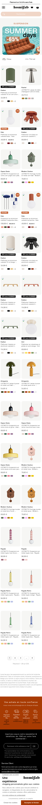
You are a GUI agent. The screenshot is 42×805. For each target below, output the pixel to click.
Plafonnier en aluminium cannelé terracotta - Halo (30, 219)
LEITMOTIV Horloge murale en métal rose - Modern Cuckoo (31, 468)
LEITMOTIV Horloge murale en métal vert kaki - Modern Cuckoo (31, 174)
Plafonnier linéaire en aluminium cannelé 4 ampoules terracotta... (29, 303)
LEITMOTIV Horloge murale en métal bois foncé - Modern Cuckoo (10, 510)
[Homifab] (21, 7)
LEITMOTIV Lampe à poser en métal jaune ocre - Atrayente (30, 384)
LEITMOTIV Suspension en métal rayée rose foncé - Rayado (10, 552)
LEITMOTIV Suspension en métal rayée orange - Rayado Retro (31, 594)
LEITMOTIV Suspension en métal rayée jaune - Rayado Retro (10, 594)
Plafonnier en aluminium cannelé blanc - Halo (9, 135)
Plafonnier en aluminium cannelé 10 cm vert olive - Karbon (9, 93)
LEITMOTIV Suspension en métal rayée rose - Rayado (30, 552)
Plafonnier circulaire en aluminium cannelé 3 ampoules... (29, 135)
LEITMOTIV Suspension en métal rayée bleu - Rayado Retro (30, 636)
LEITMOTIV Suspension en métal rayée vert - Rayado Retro (10, 636)
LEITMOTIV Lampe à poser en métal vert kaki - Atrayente (10, 384)
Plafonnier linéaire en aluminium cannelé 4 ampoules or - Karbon (8, 303)
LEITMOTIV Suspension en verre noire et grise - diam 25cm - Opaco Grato (10, 426)
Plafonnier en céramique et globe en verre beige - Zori (30, 345)
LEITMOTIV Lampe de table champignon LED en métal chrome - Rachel (30, 91)
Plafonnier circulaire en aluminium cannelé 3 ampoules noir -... (29, 261)
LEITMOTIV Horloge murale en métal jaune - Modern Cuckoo (31, 510)
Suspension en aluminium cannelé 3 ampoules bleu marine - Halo (9, 219)
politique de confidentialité (22, 757)
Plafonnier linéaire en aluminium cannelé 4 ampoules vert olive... (8, 345)
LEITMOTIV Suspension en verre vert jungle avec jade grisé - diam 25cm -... (10, 174)
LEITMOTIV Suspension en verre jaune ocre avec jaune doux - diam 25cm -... (10, 468)
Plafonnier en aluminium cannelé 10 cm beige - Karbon (9, 261)
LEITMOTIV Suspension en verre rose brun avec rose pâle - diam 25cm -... (30, 426)
